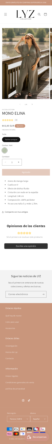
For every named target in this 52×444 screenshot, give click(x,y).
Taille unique (12, 140)
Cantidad (5, 156)
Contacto (10, 358)
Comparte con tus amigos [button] (16, 212)
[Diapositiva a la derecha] (32, 104)
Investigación (11, 346)
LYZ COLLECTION (21, 439)
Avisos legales (12, 376)
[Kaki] (4, 150)
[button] (5, 14)
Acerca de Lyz (12, 352)
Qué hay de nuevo (14, 315)
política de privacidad (15, 388)
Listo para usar (12, 322)
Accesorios (10, 328)
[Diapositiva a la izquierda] (20, 104)
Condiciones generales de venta (20, 382)
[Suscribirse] (43, 294)
